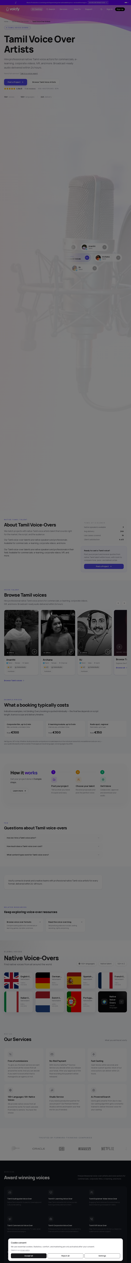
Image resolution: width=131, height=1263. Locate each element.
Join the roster (99, 2)
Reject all (65, 1256)
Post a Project (14, 82)
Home (6, 22)
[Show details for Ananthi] (90, 247)
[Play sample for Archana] (71, 651)
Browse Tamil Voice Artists (44, 82)
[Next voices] (124, 603)
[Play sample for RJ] (107, 651)
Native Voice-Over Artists (20, 22)
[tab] (127, 2)
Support (88, 9)
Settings (102, 1256)
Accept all (28, 1256)
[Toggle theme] (101, 9)
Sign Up (120, 9)
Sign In (110, 9)
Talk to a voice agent (29, 73)
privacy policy (25, 1250)
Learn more (18, 791)
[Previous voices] (118, 603)
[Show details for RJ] (81, 268)
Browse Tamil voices (13, 680)
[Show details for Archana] (102, 258)
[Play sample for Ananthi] (34, 651)
